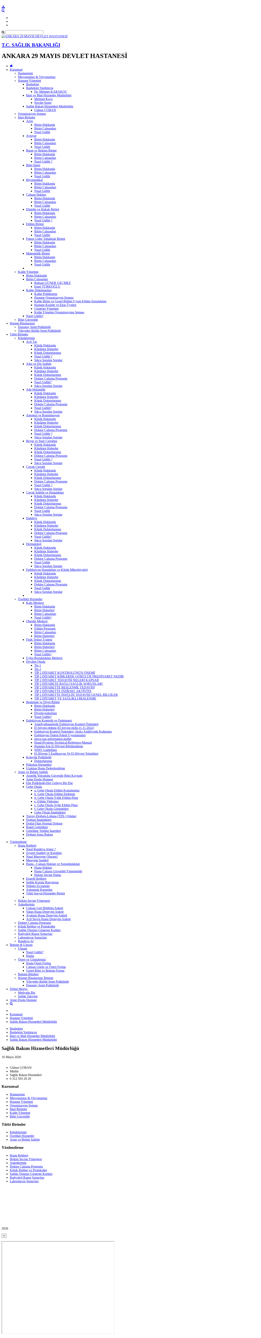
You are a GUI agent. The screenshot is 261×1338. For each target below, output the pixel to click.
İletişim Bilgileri (28, 974)
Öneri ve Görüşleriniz (32, 959)
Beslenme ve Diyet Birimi (43, 702)
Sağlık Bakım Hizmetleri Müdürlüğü (49, 106)
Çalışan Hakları (36, 194)
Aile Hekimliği (35, 389)
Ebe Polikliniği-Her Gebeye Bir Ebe (49, 783)
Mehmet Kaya (43, 99)
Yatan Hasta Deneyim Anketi (45, 911)
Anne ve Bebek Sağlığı (33, 772)
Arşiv (29, 121)
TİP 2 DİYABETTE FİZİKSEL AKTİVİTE (63, 691)
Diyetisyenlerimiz (45, 713)
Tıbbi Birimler (19, 334)
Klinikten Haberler (46, 349)
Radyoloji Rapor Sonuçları (35, 934)
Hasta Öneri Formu (38, 963)
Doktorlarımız (43, 761)
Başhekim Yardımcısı (39, 88)
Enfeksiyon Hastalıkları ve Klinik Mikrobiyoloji (57, 569)
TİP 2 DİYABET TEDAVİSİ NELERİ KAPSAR (66, 680)
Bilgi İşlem (33, 165)
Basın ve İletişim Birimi (41, 150)
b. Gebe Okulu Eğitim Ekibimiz (54, 794)
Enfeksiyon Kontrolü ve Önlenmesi (49, 720)
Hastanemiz (25, 73)
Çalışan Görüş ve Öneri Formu (46, 967)
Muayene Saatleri (37, 860)
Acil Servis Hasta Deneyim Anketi (48, 919)
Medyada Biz (26, 992)
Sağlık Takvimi (28, 996)
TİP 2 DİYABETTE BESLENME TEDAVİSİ (64, 687)
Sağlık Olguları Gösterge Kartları (39, 930)
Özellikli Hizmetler (30, 599)
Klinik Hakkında (45, 345)
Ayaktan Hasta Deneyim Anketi (46, 915)
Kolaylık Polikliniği (38, 757)
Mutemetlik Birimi (38, 253)
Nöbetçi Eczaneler (38, 886)
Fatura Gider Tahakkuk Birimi (45, 238)
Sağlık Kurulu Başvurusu (42, 882)
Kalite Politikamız (45, 294)
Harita (30, 956)
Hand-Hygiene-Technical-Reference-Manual (63, 742)
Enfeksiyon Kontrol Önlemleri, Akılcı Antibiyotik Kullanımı (73, 731)
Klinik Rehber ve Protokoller (36, 926)
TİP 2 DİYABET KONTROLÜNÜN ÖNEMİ (64, 672)
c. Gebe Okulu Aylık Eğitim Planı (56, 805)
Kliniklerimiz (26, 338)
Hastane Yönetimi (29, 80)
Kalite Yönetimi (28, 272)
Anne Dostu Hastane (39, 779)
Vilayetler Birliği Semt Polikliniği (39, 330)
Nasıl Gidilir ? (43, 161)
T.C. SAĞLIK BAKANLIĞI (31, 45)
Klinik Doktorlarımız (47, 352)
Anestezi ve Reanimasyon (43, 415)
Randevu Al (25, 941)
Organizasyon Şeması (32, 113)
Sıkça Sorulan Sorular (48, 360)
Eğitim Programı (44, 628)
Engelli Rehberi (36, 878)
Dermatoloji (33, 544)
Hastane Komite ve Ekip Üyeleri (55, 305)
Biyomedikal (34, 180)
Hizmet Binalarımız (22, 323)
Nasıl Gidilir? (34, 316)
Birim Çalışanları (45, 128)
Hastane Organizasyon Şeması (53, 297)
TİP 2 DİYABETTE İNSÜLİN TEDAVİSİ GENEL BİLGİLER (76, 694)
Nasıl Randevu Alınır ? (41, 849)
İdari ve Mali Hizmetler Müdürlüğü (48, 95)
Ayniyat (31, 135)
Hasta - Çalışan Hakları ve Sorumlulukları (53, 864)
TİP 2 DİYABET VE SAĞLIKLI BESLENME (65, 698)
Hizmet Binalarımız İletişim (35, 978)
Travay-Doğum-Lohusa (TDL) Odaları (51, 816)
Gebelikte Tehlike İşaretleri (43, 831)
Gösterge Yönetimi (46, 308)
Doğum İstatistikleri (38, 820)
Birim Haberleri (44, 610)
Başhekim (32, 84)
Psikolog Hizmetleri (39, 764)
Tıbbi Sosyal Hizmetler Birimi (45, 893)
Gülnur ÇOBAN (45, 110)
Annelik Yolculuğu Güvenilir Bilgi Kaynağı (54, 775)
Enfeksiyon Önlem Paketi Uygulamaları (60, 735)
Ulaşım (22, 948)
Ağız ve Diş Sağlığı (38, 364)
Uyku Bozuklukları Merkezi (44, 658)
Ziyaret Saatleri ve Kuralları (44, 853)
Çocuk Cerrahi (35, 466)
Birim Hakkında (44, 124)
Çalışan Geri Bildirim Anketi (44, 908)
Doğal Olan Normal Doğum (44, 823)
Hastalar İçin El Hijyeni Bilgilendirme (58, 746)
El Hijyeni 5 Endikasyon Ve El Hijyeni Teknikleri (66, 753)
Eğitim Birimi (35, 224)
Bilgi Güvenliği (28, 319)
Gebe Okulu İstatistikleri (50, 812)
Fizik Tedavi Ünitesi (39, 639)
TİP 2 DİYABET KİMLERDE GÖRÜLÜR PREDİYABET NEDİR (79, 676)
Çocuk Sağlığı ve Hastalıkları (45, 492)
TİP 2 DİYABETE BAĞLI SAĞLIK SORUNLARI (68, 683)
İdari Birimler (26, 117)
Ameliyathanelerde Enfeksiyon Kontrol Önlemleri (66, 724)
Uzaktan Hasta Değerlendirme (45, 768)
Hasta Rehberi (27, 845)
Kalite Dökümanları (39, 290)
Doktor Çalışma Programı (50, 378)
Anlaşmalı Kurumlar (39, 889)
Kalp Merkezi (35, 603)
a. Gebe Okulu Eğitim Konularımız (57, 790)
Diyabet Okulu (35, 661)
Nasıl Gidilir (42, 132)
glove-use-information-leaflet (52, 739)
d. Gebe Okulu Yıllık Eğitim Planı (56, 797)
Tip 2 (37, 669)
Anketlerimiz (26, 904)
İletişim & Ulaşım (21, 945)
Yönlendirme (18, 842)
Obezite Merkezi (37, 621)
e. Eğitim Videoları (46, 801)
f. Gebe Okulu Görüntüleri (51, 808)
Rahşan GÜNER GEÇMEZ (52, 283)
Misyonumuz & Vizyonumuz (36, 77)
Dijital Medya (19, 989)
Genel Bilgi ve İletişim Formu (45, 970)
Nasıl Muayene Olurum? (42, 856)
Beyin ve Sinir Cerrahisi (41, 441)
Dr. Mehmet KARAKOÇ (50, 91)
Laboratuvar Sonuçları (32, 937)
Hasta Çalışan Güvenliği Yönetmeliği (58, 871)
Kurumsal (16, 69)
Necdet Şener (43, 102)
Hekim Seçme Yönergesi (34, 900)
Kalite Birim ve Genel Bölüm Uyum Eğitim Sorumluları (70, 301)
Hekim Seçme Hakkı (47, 875)
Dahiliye (31, 518)
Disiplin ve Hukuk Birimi (42, 209)
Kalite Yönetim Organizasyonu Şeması (59, 312)
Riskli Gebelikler (37, 827)
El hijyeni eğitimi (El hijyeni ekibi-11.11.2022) (64, 728)
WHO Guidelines (45, 750)
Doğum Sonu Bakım (39, 834)
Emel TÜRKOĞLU (47, 286)
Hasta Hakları (43, 867)
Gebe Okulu (34, 786)
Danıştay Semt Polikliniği (34, 327)
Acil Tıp (31, 341)
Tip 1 (37, 665)
